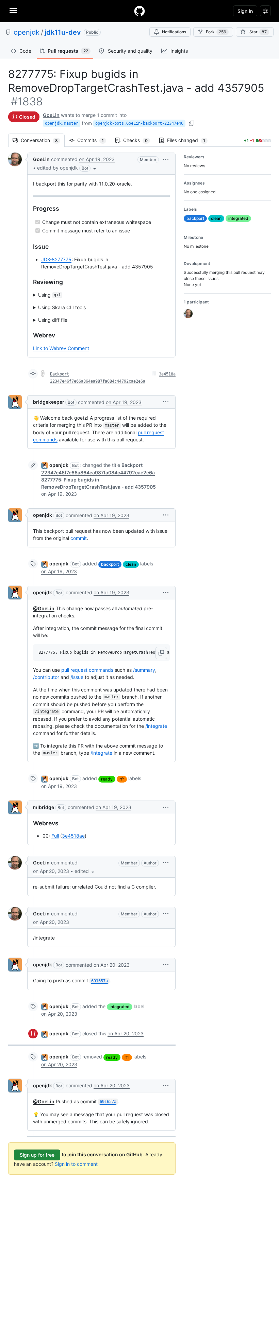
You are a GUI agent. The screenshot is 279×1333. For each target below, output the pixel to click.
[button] (67, 168)
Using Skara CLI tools (62, 307)
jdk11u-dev (63, 32)
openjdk (26, 32)
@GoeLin (43, 608)
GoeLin (51, 115)
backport (110, 564)
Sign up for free (37, 1155)
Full (55, 836)
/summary (144, 670)
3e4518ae (73, 836)
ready (107, 779)
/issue (76, 677)
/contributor (46, 677)
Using (49, 295)
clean (131, 564)
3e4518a (167, 374)
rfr (121, 779)
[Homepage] (139, 10)
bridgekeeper (48, 402)
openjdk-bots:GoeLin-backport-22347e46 (139, 123)
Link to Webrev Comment (61, 348)
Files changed (189, 140)
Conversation (43, 140)
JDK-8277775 (56, 259)
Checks (138, 140)
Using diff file (52, 320)
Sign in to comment (76, 1164)
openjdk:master (61, 123)
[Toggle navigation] (13, 10)
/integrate (156, 726)
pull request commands (87, 670)
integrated (120, 1006)
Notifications (174, 31)
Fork (216, 31)
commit (78, 538)
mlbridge (43, 807)
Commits (94, 140)
